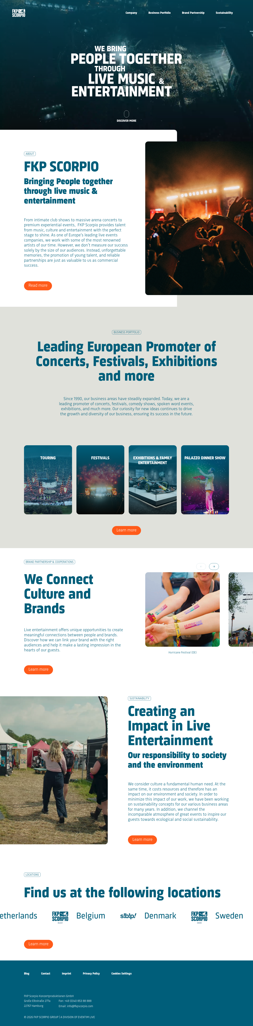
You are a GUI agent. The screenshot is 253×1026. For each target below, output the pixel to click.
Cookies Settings (121, 973)
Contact (45, 973)
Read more (38, 285)
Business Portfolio (159, 12)
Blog (26, 973)
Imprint (66, 973)
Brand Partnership (193, 12)
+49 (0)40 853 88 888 (78, 1001)
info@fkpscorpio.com (80, 1006)
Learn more (126, 530)
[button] (214, 566)
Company (131, 12)
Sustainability (224, 12)
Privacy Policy (91, 973)
